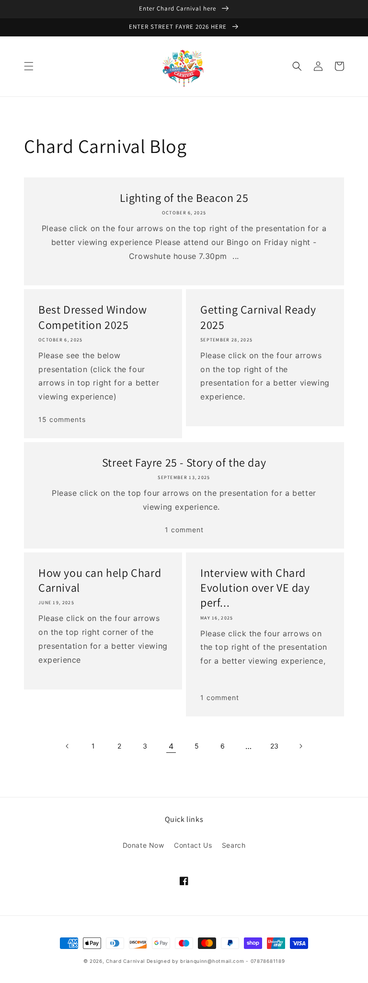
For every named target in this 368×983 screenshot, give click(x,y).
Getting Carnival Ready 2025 (258, 317)
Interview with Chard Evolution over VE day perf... (255, 587)
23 (274, 746)
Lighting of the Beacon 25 (184, 197)
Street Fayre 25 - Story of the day (184, 462)
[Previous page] (67, 746)
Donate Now (143, 845)
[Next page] (300, 746)
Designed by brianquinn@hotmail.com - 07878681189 (216, 961)
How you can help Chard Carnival (99, 580)
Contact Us (193, 845)
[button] (28, 66)
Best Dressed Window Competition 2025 (92, 317)
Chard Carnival (126, 961)
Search (234, 845)
